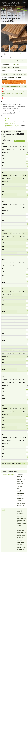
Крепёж (3, 515)
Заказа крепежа (10, 123)
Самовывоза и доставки (12, 125)
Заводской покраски (11, 119)
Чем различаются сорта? (9, 89)
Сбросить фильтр (19, 141)
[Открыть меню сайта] (25, 9)
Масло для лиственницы (8, 479)
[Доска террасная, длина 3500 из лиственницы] (5, 48)
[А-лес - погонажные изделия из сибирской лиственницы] (6, 11)
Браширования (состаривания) (14, 121)
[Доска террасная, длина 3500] (14, 34)
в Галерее (22, 54)
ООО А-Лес (16, 64)
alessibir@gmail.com (11, 5)
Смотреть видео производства (10, 98)
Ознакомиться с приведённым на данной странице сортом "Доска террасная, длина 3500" (13, 93)
